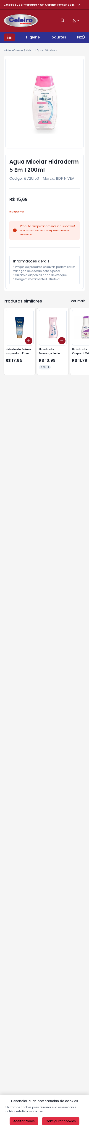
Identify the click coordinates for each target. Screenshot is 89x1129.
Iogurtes (58, 37)
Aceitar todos (24, 1121)
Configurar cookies (61, 1121)
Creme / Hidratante (27, 50)
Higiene (33, 37)
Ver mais (78, 301)
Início (7, 50)
